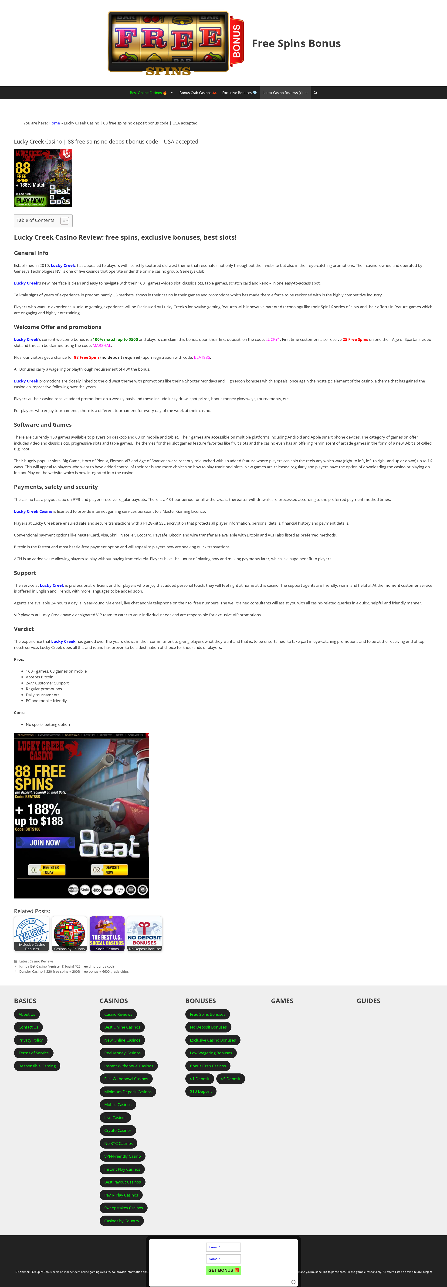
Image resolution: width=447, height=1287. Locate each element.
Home (54, 123)
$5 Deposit (230, 1078)
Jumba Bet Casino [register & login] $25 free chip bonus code (67, 966)
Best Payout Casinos (122, 1182)
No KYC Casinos (118, 1143)
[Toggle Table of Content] (62, 221)
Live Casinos (115, 1117)
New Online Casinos (122, 1040)
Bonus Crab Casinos (208, 1066)
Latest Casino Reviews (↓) (282, 92)
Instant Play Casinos (122, 1169)
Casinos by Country (121, 1220)
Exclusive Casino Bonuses (213, 1040)
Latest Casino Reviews (36, 961)
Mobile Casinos (118, 1104)
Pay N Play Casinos (121, 1195)
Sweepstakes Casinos (123, 1207)
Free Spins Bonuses (207, 1014)
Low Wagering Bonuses (211, 1053)
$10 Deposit (201, 1091)
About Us (27, 1014)
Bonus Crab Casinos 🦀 (198, 92)
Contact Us (28, 1027)
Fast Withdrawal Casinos (126, 1078)
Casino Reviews (118, 1014)
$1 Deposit (200, 1078)
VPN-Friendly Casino (122, 1156)
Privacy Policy (31, 1040)
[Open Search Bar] (315, 92)
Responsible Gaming (37, 1066)
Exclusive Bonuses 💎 (239, 92)
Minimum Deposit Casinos (128, 1091)
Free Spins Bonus (296, 43)
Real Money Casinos (122, 1053)
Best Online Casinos (122, 1027)
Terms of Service (34, 1053)
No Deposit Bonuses (208, 1027)
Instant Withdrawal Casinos (128, 1066)
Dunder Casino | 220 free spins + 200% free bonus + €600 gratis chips (74, 971)
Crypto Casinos (118, 1130)
